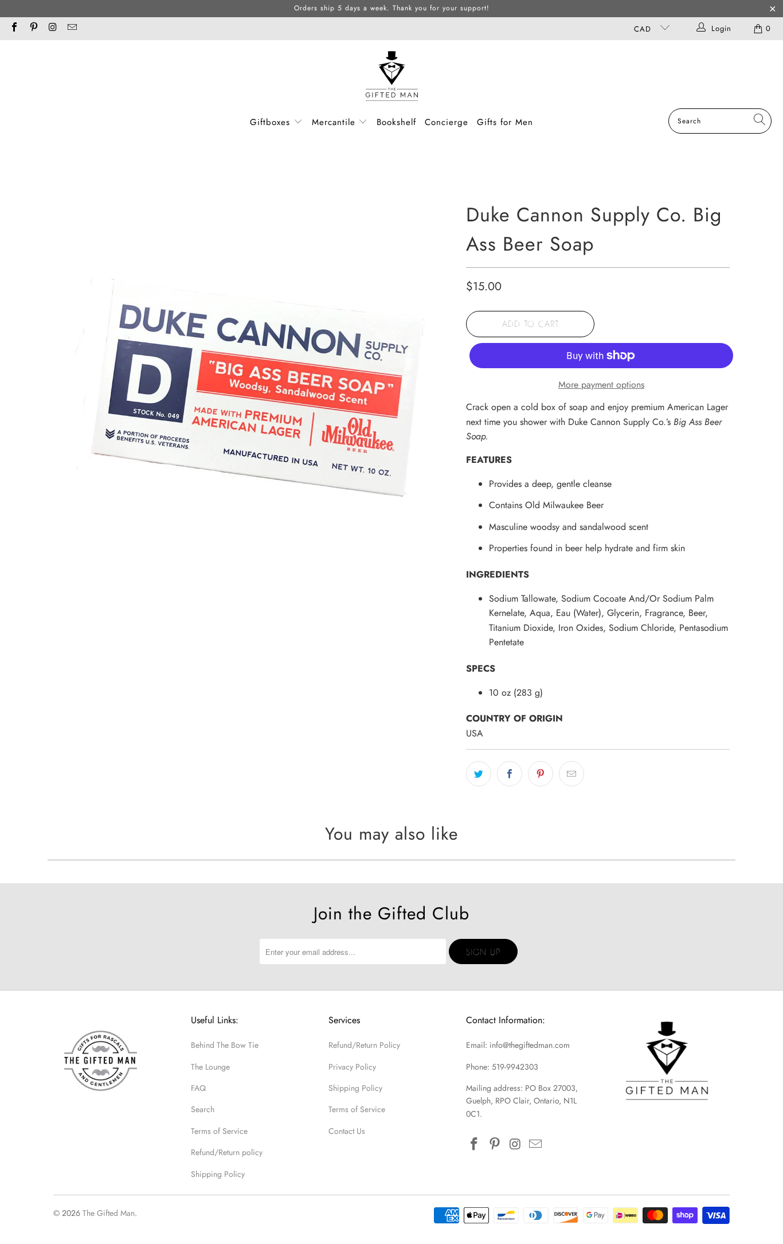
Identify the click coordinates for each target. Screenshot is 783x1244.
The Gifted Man (109, 1213)
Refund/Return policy (227, 1152)
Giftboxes (270, 122)
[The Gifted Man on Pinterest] (33, 28)
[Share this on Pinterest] (540, 773)
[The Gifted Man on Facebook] (14, 28)
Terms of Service (219, 1131)
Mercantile (335, 122)
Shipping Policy (218, 1174)
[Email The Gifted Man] (71, 28)
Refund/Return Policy (364, 1045)
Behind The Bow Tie (225, 1045)
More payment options (601, 384)
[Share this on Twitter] (478, 773)
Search (202, 1109)
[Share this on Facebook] (509, 773)
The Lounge (210, 1067)
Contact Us (346, 1131)
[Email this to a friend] (571, 773)
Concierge (446, 122)
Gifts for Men (505, 122)
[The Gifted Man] (392, 77)
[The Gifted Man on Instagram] (52, 28)
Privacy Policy (352, 1067)
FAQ (198, 1088)
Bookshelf (396, 122)
